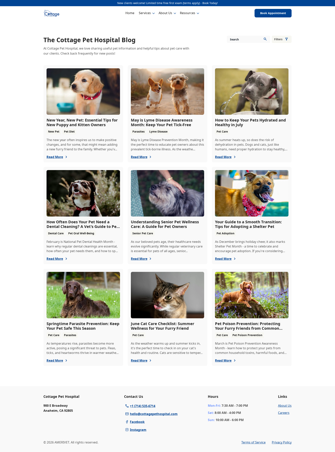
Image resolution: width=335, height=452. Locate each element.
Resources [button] (187, 13)
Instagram (138, 430)
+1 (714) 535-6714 (142, 406)
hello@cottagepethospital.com (154, 414)
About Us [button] (165, 13)
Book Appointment (273, 13)
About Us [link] (285, 405)
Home (129, 13)
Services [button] (145, 13)
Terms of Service (253, 442)
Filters (278, 39)
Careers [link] (283, 413)
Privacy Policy (282, 442)
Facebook (137, 422)
